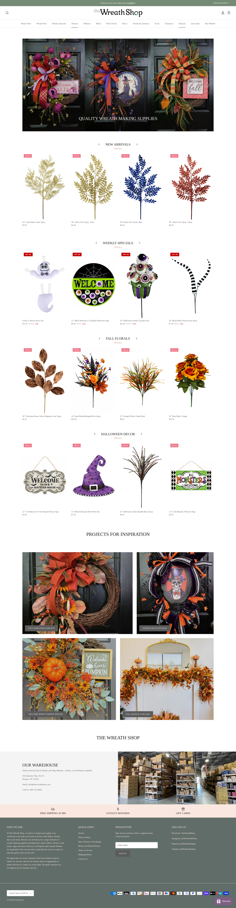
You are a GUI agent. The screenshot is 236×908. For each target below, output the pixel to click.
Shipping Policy (85, 854)
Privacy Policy (84, 837)
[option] (118, 85)
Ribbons (87, 24)
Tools (157, 24)
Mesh (98, 24)
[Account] (222, 12)
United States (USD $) (220, 3)
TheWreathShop (188, 833)
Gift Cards (195, 24)
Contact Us (83, 859)
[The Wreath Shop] (118, 13)
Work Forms (111, 24)
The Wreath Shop (17, 900)
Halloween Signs (50, 119)
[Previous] (27, 85)
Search (81, 833)
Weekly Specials (59, 24)
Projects (182, 24)
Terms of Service (85, 850)
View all (118, 148)
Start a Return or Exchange (89, 842)
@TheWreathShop (188, 844)
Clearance (169, 24)
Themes (74, 24)
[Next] (208, 85)
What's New (26, 24)
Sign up (122, 853)
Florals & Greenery (141, 24)
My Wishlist (210, 24)
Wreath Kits (42, 24)
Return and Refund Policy (89, 846)
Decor (124, 24)
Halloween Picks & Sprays (82, 119)
